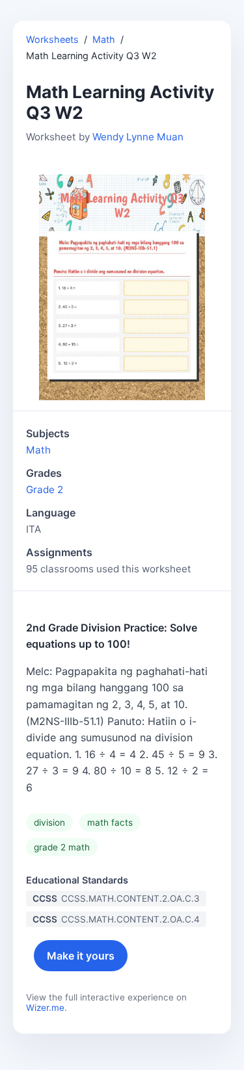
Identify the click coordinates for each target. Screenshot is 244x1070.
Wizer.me (45, 1007)
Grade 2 (44, 489)
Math (103, 39)
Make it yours (81, 955)
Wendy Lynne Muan (137, 137)
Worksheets (52, 39)
